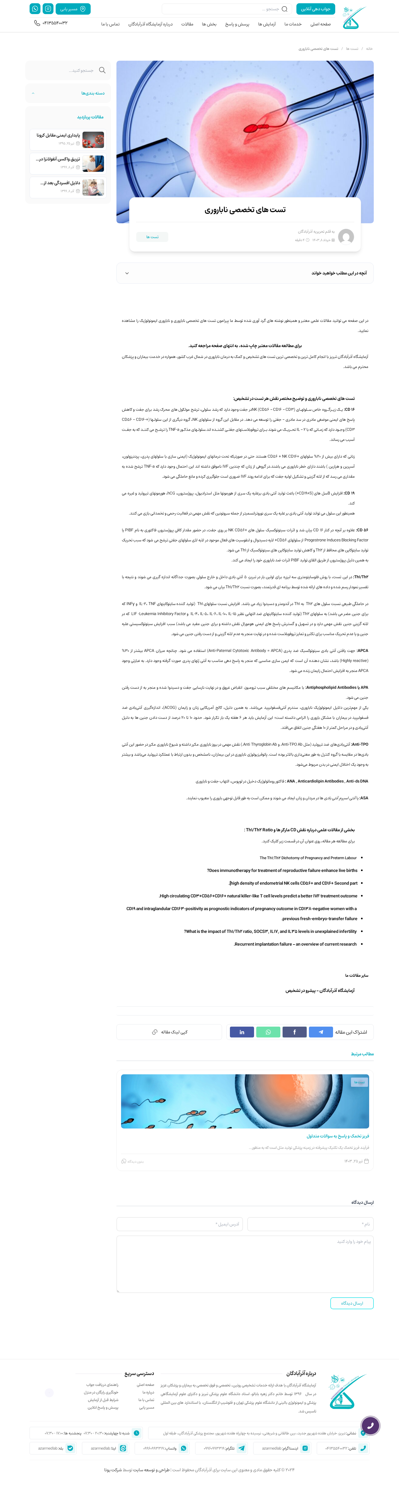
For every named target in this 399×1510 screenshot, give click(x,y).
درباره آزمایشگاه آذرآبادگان (150, 24)
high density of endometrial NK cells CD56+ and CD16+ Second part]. (293, 883)
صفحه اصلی (321, 24)
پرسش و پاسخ (237, 24)
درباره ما (148, 1392)
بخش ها (209, 24)
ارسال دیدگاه (352, 1303)
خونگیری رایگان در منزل (101, 1392)
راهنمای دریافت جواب (102, 1384)
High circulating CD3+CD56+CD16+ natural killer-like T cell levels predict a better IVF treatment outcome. (258, 896)
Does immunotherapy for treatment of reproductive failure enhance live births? (282, 870)
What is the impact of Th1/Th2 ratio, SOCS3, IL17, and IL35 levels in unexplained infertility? (270, 931)
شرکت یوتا (113, 1470)
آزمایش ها (267, 24)
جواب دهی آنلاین (316, 9)
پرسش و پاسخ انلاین (103, 1407)
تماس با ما (110, 24)
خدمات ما (293, 24)
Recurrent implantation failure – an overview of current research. (295, 944)
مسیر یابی (146, 1407)
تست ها (352, 48)
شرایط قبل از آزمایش (103, 1400)
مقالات (187, 24)
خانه (369, 48)
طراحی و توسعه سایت (151, 1470)
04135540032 (55, 23)
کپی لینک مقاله (174, 1032)
